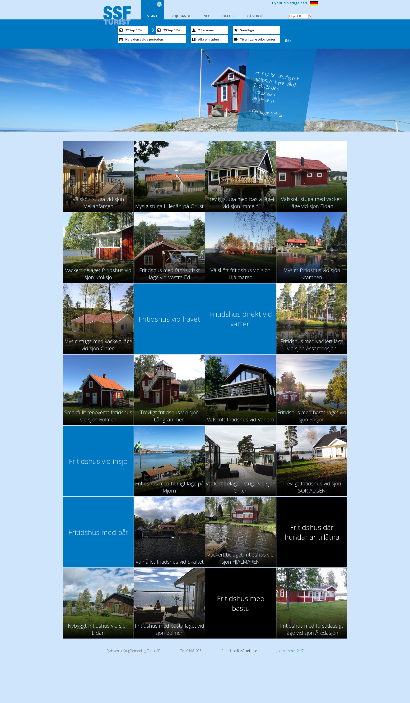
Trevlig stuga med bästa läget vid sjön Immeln (241, 202)
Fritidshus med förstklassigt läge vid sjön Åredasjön (311, 629)
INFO (206, 16)
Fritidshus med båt (98, 532)
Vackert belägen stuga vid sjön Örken (241, 487)
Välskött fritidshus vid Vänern (240, 419)
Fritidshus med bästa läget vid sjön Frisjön (311, 416)
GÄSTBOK (255, 16)
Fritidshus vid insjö (98, 461)
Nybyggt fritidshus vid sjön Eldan (98, 629)
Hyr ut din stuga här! (289, 3)
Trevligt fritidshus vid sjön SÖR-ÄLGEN (311, 487)
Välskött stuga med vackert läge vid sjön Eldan (312, 202)
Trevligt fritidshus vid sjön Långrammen (169, 416)
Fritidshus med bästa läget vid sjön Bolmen (169, 629)
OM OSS (228, 16)
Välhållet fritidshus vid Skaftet (169, 561)
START (152, 16)
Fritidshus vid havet (169, 319)
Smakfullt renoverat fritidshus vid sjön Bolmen (98, 416)
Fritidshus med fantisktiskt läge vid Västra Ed (169, 273)
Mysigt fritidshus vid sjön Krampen (312, 273)
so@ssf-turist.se (245, 650)
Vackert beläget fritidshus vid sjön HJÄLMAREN (240, 558)
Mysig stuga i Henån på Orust (169, 206)
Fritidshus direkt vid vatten (240, 319)
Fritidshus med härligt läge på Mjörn (169, 487)
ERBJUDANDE (180, 16)
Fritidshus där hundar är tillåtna (311, 532)
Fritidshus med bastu (241, 603)
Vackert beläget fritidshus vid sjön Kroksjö (98, 273)
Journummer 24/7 (290, 650)
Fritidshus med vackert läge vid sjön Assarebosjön (311, 345)
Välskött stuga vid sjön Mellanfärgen (98, 202)
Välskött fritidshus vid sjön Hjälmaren (240, 273)
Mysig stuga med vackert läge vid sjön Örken (98, 345)
